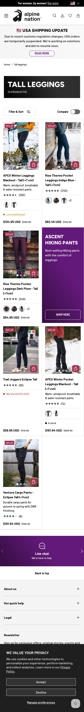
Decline (41, 692)
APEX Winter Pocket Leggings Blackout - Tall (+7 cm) (61, 383)
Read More (42, 53)
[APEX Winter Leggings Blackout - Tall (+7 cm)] (21, 146)
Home (7, 64)
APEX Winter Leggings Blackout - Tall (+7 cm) (18, 177)
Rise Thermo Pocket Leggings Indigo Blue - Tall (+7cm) (60, 180)
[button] (78, 16)
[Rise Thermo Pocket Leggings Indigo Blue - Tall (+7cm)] (63, 146)
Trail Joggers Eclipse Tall (20, 379)
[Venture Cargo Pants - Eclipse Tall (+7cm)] (21, 463)
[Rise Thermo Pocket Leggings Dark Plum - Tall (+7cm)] (21, 254)
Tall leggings (20, 64)
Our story (50, 3)
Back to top (42, 573)
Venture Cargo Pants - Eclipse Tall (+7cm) (18, 494)
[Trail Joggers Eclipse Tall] (21, 350)
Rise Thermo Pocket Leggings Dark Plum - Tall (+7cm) (20, 288)
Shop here (63, 314)
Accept (41, 682)
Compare (62, 111)
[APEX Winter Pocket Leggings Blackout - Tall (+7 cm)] (63, 350)
